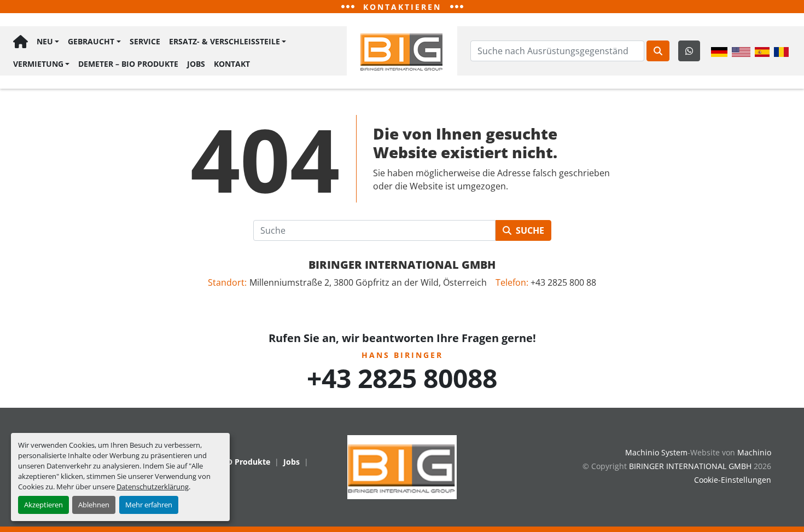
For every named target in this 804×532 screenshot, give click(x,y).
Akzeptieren (43, 505)
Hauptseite (20, 41)
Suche (530, 230)
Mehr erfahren (148, 505)
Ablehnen (93, 505)
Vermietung (38, 64)
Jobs (196, 64)
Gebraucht (91, 41)
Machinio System (656, 452)
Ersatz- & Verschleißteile (224, 41)
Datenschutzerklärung (152, 486)
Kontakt (232, 64)
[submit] (657, 51)
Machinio (754, 452)
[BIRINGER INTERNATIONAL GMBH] (402, 466)
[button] (48, 41)
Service (145, 41)
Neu (45, 41)
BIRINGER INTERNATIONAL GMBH (402, 264)
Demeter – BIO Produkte (128, 64)
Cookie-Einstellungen (732, 480)
